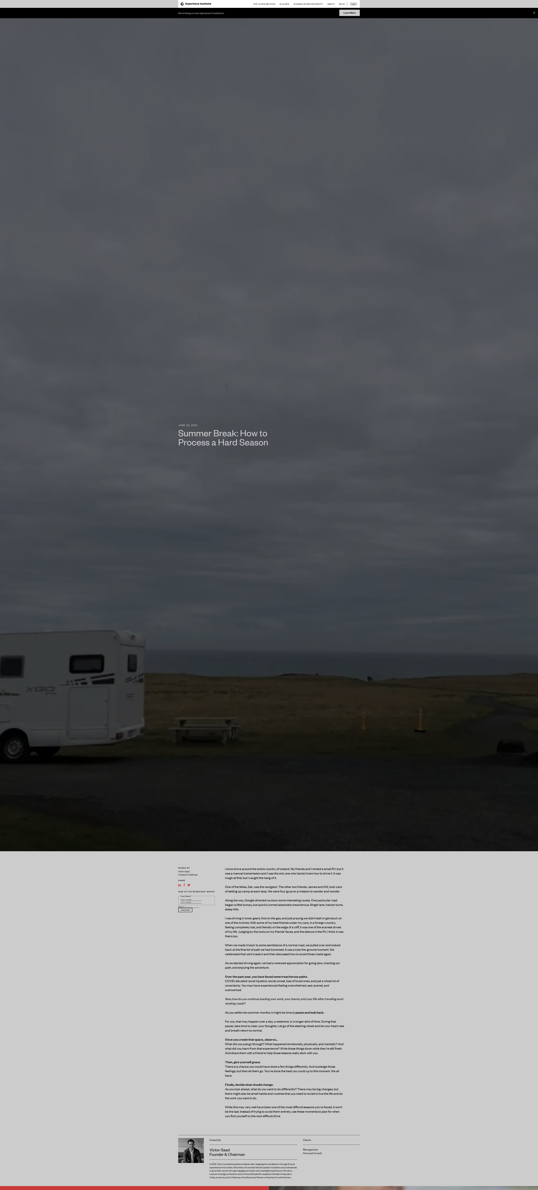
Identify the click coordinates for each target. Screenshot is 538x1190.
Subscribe (185, 910)
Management (310, 1149)
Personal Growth (312, 1153)
